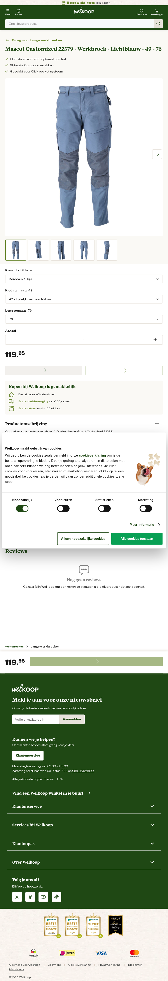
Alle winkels (16, 969)
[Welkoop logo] (84, 10)
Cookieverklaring (79, 965)
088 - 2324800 (83, 770)
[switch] (63, 508)
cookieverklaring (92, 455)
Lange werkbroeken (45, 646)
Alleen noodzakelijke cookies (83, 538)
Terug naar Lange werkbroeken (36, 40)
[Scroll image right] (157, 154)
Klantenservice (28, 755)
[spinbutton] (84, 340)
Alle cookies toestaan (137, 538)
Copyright (54, 965)
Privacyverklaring (109, 965)
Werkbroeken (14, 646)
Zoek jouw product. (23, 23)
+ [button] (155, 339)
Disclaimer (135, 965)
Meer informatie (142, 524)
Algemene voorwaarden (24, 965)
